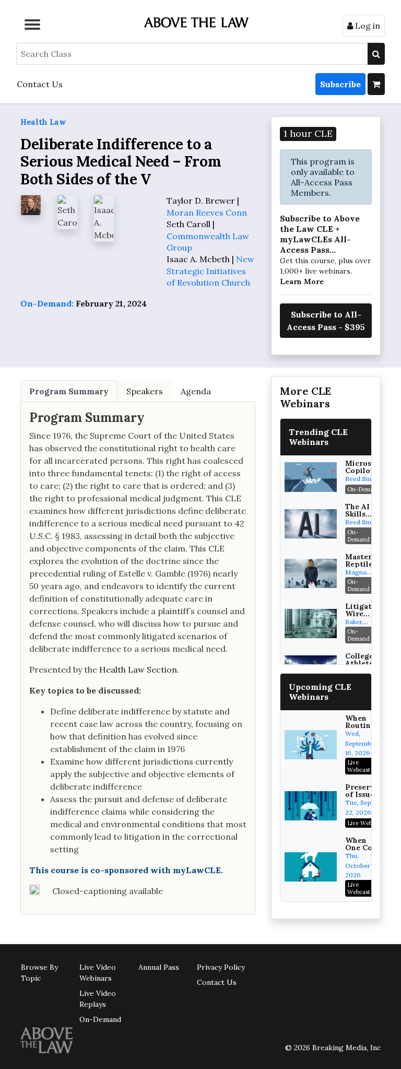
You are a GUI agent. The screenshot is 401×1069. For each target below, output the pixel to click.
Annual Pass (158, 967)
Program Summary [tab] (69, 391)
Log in (366, 25)
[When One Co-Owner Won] (311, 867)
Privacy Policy (221, 967)
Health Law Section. (139, 669)
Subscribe (340, 84)
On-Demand (100, 1019)
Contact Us (40, 84)
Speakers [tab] (144, 391)
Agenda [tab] (196, 391)
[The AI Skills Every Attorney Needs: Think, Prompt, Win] (311, 523)
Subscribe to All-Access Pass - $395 (326, 320)
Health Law (43, 122)
